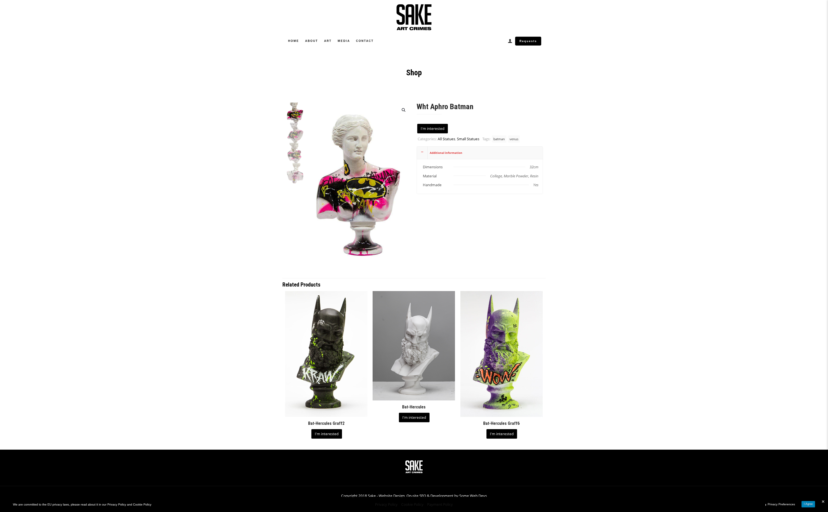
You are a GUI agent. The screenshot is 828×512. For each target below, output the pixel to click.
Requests (528, 41)
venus (514, 139)
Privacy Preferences (781, 504)
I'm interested (432, 128)
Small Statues (468, 138)
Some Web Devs (473, 495)
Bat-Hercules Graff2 (326, 423)
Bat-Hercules (414, 407)
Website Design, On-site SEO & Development (416, 495)
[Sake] (414, 17)
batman (499, 139)
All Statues (446, 138)
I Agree (808, 504)
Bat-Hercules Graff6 (501, 423)
